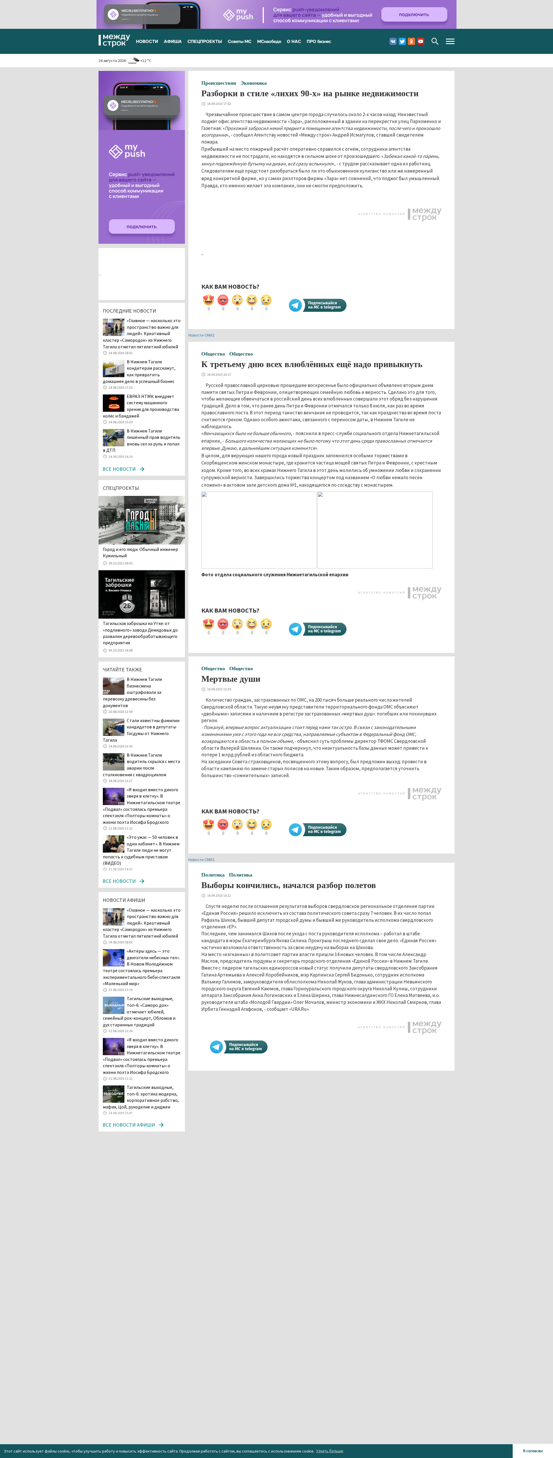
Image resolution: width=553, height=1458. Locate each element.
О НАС (294, 41)
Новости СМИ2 (201, 335)
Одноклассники (411, 41)
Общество (213, 354)
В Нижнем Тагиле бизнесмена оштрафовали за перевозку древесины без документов (132, 692)
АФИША (173, 41)
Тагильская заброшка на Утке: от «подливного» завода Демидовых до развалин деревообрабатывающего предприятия (140, 632)
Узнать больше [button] (329, 1450)
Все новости (119, 469)
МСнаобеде (269, 41)
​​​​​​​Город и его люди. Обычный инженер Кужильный (140, 552)
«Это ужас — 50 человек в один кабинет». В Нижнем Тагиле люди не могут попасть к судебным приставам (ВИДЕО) (141, 850)
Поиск (435, 41)
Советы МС (239, 41)
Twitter (402, 41)
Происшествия (218, 83)
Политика (213, 875)
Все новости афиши (129, 1124)
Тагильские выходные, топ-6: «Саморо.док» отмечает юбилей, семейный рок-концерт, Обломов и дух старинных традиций (139, 1011)
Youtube (420, 41)
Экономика (253, 83)
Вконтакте (393, 41)
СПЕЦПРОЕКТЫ (205, 41)
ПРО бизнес (319, 41)
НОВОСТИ (147, 41)
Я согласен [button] (533, 1450)
